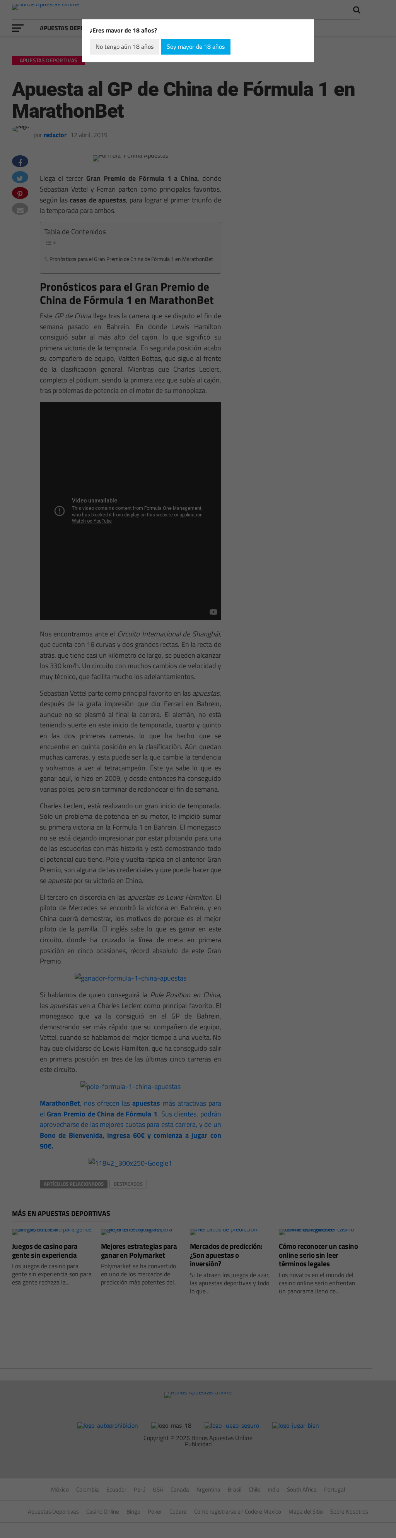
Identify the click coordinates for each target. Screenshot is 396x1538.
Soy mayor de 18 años (196, 46)
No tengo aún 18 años (125, 46)
